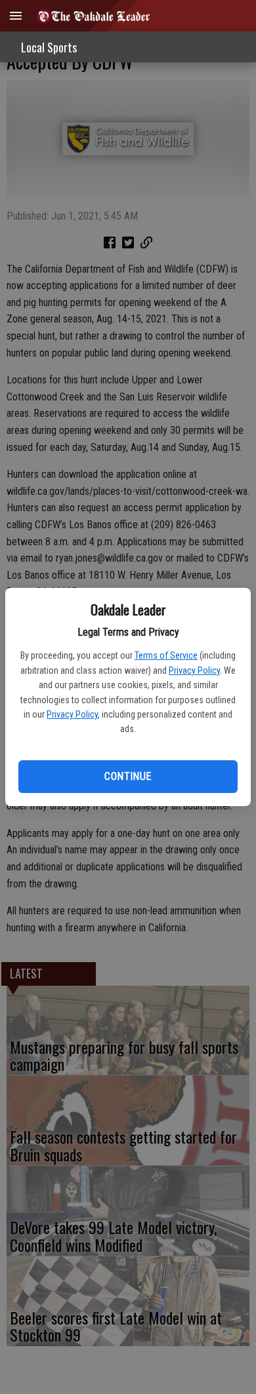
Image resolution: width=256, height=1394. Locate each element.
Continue (127, 776)
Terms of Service (166, 655)
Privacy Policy (194, 670)
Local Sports (49, 47)
